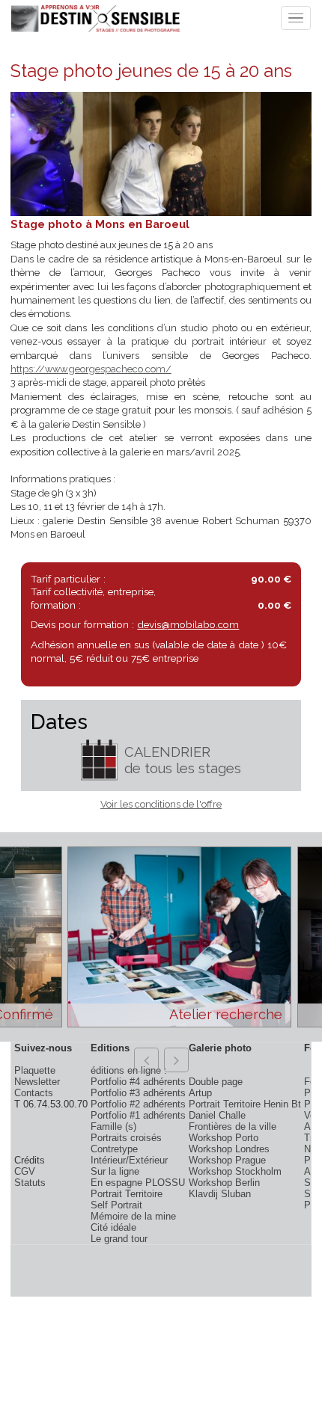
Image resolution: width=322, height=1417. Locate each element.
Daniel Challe (217, 1115)
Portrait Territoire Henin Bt (245, 1104)
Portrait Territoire (126, 1193)
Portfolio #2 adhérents (138, 1104)
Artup (200, 1092)
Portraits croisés (126, 1137)
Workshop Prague (227, 1160)
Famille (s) (113, 1126)
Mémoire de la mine (133, 1216)
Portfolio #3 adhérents (138, 1092)
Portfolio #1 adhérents (138, 1115)
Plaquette (34, 1070)
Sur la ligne (115, 1171)
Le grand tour (119, 1238)
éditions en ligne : (129, 1070)
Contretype (114, 1149)
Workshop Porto (223, 1137)
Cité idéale (113, 1227)
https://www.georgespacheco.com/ (90, 369)
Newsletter (37, 1081)
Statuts (30, 1182)
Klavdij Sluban (220, 1193)
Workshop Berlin (224, 1182)
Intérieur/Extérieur (129, 1160)
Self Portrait (116, 1205)
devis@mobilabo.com (188, 624)
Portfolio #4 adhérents (138, 1081)
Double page (216, 1081)
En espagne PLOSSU (138, 1182)
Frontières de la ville (232, 1126)
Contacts (33, 1092)
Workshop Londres (229, 1149)
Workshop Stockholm (235, 1171)
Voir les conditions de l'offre (161, 804)
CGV (24, 1171)
